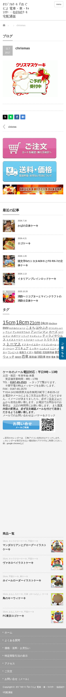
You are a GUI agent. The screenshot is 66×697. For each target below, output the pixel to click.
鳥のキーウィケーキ (14, 598)
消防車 (41, 356)
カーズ (53, 331)
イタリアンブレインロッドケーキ (37, 278)
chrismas (12, 126)
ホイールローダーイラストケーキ (22, 580)
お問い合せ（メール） (17, 678)
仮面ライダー (26, 352)
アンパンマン (39, 331)
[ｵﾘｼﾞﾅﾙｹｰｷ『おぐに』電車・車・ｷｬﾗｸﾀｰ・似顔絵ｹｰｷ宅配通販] (16, 10)
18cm (22, 322)
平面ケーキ (33, 541)
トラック (39, 340)
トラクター (28, 340)
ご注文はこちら (62, 348)
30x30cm (53, 323)
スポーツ (16, 336)
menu (58, 4)
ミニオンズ (44, 348)
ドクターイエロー (31, 344)
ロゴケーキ (24, 243)
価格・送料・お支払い (17, 648)
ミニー (53, 348)
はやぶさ (42, 328)
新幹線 (33, 356)
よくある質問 (12, 640)
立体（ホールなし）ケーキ (36, 594)
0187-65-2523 (18, 382)
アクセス (10, 663)
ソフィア (25, 336)
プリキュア (22, 348)
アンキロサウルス (21, 332)
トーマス (13, 344)
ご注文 (8, 671)
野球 (48, 357)
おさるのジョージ (17, 328)
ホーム (8, 632)
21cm (35, 322)
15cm (9, 322)
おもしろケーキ (16, 594)
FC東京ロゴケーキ (13, 615)
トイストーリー (14, 340)
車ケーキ (24, 576)
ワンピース (13, 352)
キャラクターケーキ (18, 541)
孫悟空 (18, 357)
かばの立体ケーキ (28, 225)
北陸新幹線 (48, 352)
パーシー (10, 348)
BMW (6, 328)
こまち (30, 328)
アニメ (8, 332)
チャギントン (36, 336)
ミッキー (34, 348)
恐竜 (25, 356)
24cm (44, 323)
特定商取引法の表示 (16, 655)
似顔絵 (38, 352)
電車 (53, 357)
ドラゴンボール (48, 344)
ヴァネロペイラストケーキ (18, 562)
